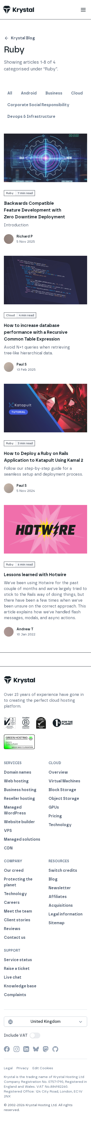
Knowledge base (20, 986)
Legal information (66, 914)
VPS (8, 830)
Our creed (14, 870)
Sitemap (57, 923)
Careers (12, 902)
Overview (58, 772)
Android (29, 93)
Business (53, 93)
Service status (18, 959)
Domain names (17, 772)
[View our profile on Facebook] (7, 1049)
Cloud (77, 93)
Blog (53, 879)
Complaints (15, 994)
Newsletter (60, 888)
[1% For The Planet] (63, 723)
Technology (60, 824)
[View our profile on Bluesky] (36, 1049)
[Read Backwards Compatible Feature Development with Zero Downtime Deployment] (45, 158)
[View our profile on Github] (55, 1049)
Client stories (17, 920)
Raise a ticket (17, 968)
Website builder (19, 822)
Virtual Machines (64, 781)
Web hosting (16, 781)
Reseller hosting (19, 798)
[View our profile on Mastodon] (46, 1049)
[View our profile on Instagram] (16, 1049)
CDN (8, 848)
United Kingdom (45, 1021)
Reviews (12, 928)
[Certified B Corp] (25, 723)
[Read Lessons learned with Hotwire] (45, 529)
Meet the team (18, 911)
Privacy (23, 1068)
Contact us (14, 937)
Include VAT (16, 1035)
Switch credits (63, 870)
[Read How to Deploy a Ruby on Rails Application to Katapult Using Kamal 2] (45, 408)
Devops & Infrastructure (31, 116)
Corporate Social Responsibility (38, 105)
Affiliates (58, 896)
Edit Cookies (43, 1068)
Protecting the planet (18, 882)
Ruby (10, 193)
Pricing (55, 816)
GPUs (54, 807)
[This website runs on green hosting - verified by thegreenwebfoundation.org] (19, 742)
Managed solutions (22, 839)
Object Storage (64, 798)
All (9, 93)
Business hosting (20, 789)
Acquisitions (61, 905)
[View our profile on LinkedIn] (26, 1049)
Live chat (12, 977)
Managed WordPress (15, 810)
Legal (8, 1068)
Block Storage (62, 789)
